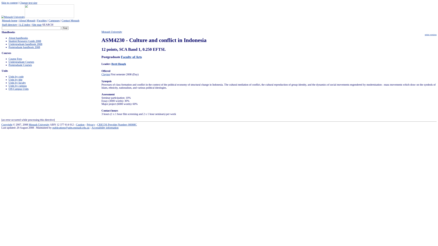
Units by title (15, 79)
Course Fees (15, 58)
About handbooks (18, 38)
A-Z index (24, 24)
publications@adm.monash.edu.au (70, 127)
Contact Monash (70, 20)
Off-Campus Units (19, 88)
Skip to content (9, 2)
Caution (80, 124)
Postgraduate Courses (20, 65)
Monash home (9, 20)
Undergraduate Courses (21, 61)
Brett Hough (118, 64)
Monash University (111, 31)
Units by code (16, 76)
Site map (37, 24)
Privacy (91, 124)
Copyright (6, 124)
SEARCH (47, 24)
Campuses (54, 20)
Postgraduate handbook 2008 (24, 47)
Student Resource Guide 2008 (25, 41)
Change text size (28, 2)
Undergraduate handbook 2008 (25, 44)
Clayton (105, 74)
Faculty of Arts (131, 57)
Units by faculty (17, 82)
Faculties (42, 20)
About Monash (27, 20)
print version (431, 34)
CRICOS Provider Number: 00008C (117, 124)
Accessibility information (105, 127)
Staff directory (9, 24)
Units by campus (18, 85)
